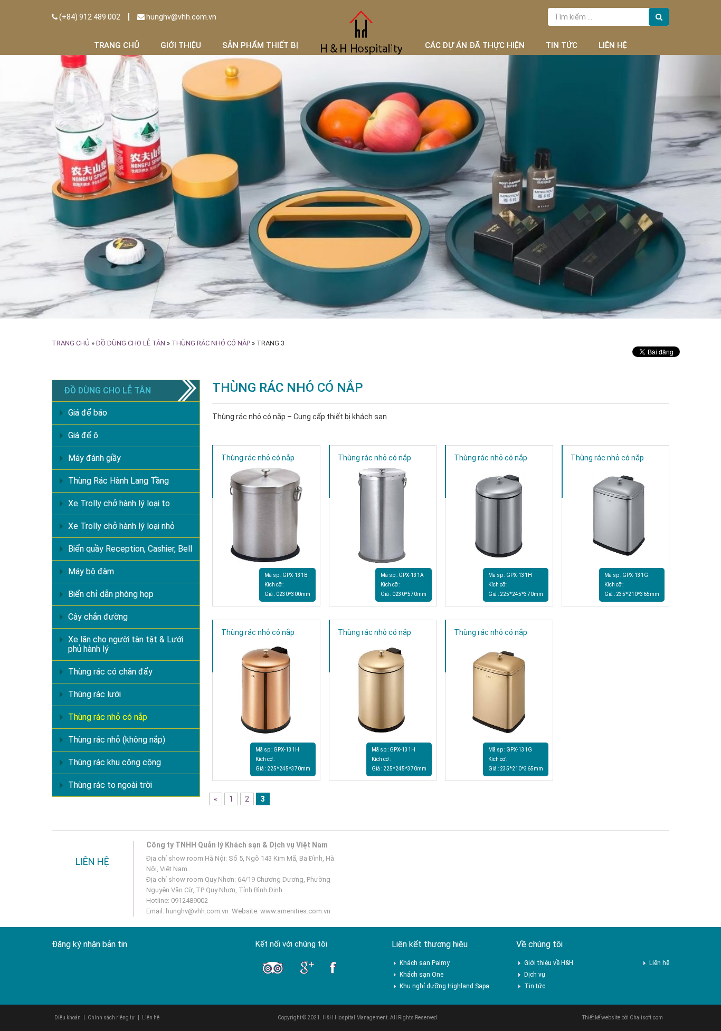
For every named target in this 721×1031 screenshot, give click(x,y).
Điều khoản (67, 1017)
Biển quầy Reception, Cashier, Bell (130, 549)
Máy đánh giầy (94, 458)
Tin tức (561, 45)
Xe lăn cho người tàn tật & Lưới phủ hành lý (125, 644)
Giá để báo (87, 413)
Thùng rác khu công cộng (114, 762)
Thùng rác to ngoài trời (110, 785)
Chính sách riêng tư (111, 1017)
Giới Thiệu (180, 45)
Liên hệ (613, 45)
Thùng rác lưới (94, 694)
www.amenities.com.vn (295, 911)
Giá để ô (83, 435)
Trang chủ (116, 45)
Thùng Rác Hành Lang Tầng (118, 481)
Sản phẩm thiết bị (260, 45)
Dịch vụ (534, 974)
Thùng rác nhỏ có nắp (211, 343)
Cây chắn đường (98, 617)
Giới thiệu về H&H (548, 963)
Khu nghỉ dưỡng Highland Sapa (444, 986)
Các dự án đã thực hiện (475, 45)
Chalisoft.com (646, 1017)
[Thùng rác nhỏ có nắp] (266, 514)
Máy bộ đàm (91, 571)
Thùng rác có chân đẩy (110, 672)
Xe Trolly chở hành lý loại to (119, 503)
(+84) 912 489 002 (89, 17)
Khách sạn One (421, 974)
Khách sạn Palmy (425, 963)
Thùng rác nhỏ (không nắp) (116, 740)
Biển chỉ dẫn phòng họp (111, 594)
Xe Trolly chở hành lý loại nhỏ (121, 526)
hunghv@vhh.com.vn (180, 17)
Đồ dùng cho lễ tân (130, 343)
